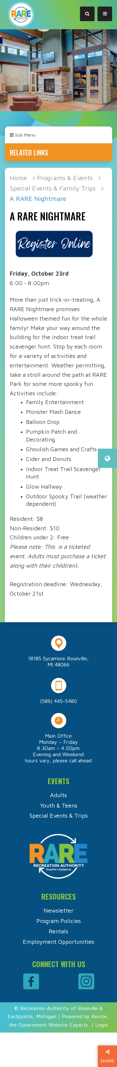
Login (101, 1025)
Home (18, 177)
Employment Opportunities (58, 941)
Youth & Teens (58, 805)
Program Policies (58, 920)
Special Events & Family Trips (53, 188)
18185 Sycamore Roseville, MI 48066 (58, 661)
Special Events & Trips (59, 815)
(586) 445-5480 (58, 701)
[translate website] (107, 458)
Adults (58, 795)
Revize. (99, 1016)
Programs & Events (65, 177)
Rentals (58, 931)
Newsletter (58, 910)
